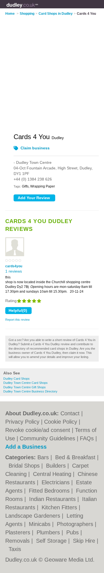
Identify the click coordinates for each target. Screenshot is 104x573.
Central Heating (53, 474)
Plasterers (18, 532)
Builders (56, 466)
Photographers (76, 524)
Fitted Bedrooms (50, 491)
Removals (18, 541)
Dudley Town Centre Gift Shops (24, 387)
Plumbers (49, 532)
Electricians (56, 482)
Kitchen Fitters (60, 507)
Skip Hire (85, 541)
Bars (43, 457)
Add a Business (26, 447)
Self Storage (52, 541)
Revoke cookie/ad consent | (40, 430)
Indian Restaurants (53, 499)
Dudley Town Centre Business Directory (30, 391)
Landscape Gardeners (33, 516)
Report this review (17, 319)
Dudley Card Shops (16, 378)
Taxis (15, 549)
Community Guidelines (47, 438)
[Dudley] (38, 8)
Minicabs (40, 524)
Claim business (35, 148)
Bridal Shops (25, 466)
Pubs (73, 532)
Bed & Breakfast (76, 457)
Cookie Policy (60, 422)
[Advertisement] (52, 71)
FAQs (87, 438)
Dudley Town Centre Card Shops (25, 382)
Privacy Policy (22, 422)
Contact (70, 413)
